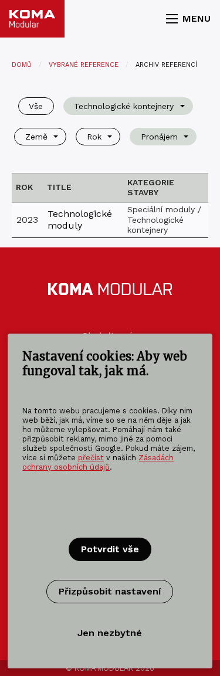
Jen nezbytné (109, 632)
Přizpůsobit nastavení (110, 591)
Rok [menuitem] (94, 136)
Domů (22, 65)
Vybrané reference (84, 65)
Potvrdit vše (110, 549)
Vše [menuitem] (36, 106)
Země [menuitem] (36, 136)
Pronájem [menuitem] (159, 136)
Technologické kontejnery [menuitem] (124, 106)
